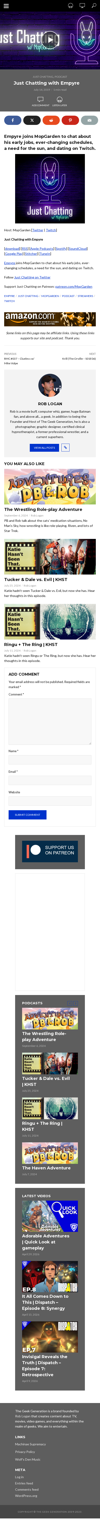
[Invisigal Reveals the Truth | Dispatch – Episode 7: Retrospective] (50, 1337)
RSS (25, 248)
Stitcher (31, 254)
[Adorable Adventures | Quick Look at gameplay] (50, 1216)
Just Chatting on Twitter (32, 277)
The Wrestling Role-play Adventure (43, 509)
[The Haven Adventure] (50, 1153)
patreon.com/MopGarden (73, 286)
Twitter (37, 230)
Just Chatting (43, 76)
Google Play (14, 254)
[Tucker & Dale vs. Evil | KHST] (50, 557)
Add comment (40, 105)
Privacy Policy (25, 1452)
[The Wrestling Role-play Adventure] (50, 486)
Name (13, 751)
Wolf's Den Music (27, 1459)
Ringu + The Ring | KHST (31, 644)
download (12, 248)
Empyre (9, 263)
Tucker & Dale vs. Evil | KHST (35, 579)
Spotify (61, 248)
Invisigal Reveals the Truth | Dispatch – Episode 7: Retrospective (44, 1365)
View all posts (44, 447)
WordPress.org (26, 1496)
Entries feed (24, 1483)
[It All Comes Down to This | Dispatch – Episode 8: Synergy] (50, 1276)
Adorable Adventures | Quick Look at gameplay (45, 1242)
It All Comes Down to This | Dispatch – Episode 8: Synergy (45, 1302)
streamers (85, 296)
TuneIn (45, 254)
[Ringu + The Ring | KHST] (50, 622)
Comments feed (27, 1489)
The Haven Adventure (46, 1168)
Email (13, 771)
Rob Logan (37, 515)
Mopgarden (50, 296)
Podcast (61, 76)
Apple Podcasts (41, 248)
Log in (19, 1477)
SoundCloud (78, 248)
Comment (16, 694)
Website (14, 792)
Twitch (51, 230)
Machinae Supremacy (30, 1444)
